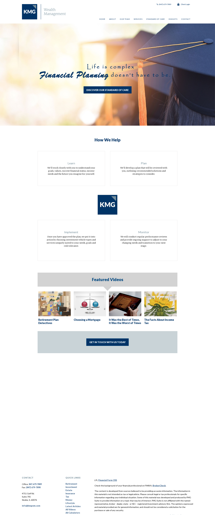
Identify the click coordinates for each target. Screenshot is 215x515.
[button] (102, 19)
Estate (69, 490)
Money (69, 500)
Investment (71, 487)
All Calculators (73, 512)
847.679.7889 (35, 484)
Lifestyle (70, 503)
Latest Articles (73, 506)
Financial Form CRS (107, 480)
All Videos (71, 509)
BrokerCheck (159, 485)
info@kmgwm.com (31, 505)
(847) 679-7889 (165, 4)
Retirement (71, 484)
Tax (67, 496)
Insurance (70, 493)
